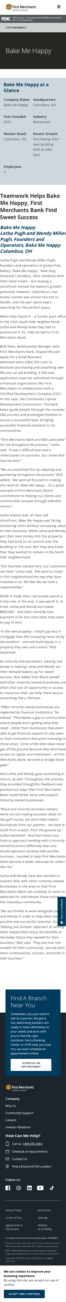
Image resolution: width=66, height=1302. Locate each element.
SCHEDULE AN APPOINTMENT (31, 1064)
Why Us (11, 1106)
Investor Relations (18, 1127)
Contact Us (19, 1159)
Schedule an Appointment (29, 1151)
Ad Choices (44, 1210)
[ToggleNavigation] (59, 6)
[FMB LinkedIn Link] (29, 1189)
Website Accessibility (45, 1227)
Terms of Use (14, 1217)
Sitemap (42, 1217)
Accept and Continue (24, 1294)
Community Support (19, 1113)
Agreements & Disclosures (14, 1227)
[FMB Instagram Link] (18, 1189)
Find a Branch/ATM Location (31, 1166)
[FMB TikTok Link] (52, 1189)
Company (13, 1099)
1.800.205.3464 (32, 1144)
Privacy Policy (14, 1210)
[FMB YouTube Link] (40, 1189)
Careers (11, 1120)
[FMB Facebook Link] (8, 1189)
